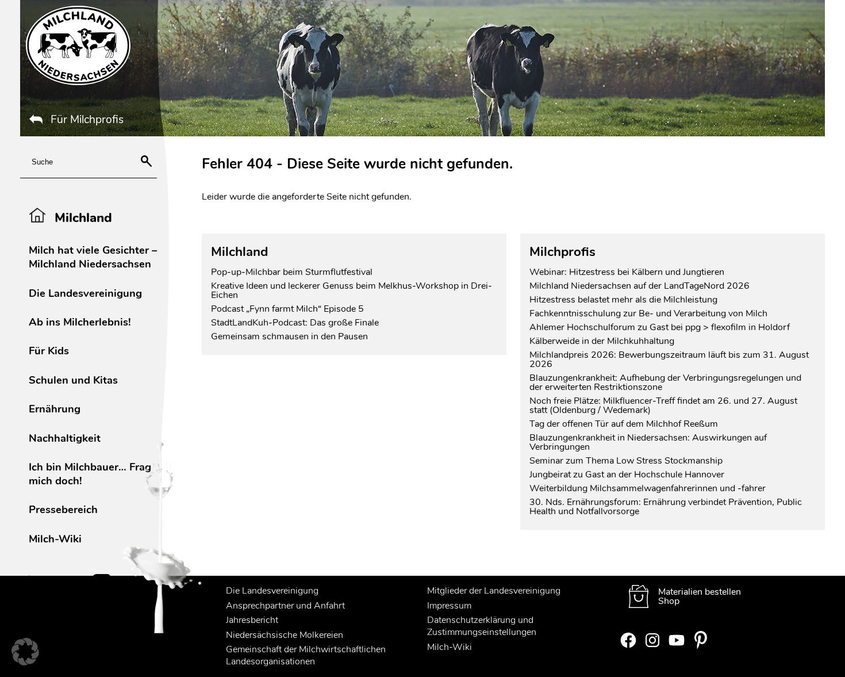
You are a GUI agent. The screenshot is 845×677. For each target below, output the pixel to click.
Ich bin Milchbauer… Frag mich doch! (90, 474)
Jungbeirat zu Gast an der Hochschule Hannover (626, 474)
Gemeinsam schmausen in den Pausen (289, 336)
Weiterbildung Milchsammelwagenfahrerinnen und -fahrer (647, 488)
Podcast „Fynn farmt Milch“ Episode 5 (287, 309)
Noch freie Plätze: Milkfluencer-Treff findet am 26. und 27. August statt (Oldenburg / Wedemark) (663, 405)
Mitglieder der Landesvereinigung (493, 590)
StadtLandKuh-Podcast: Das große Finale (295, 322)
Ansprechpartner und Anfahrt (285, 605)
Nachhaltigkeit (65, 438)
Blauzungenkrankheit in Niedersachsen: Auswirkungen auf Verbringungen (648, 442)
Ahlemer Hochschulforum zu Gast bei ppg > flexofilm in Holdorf (659, 327)
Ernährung (54, 408)
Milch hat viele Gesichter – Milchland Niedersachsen (93, 257)
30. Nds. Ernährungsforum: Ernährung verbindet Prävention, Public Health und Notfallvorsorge (665, 507)
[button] (25, 651)
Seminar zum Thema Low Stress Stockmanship (626, 460)
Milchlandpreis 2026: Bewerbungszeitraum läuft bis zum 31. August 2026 (669, 359)
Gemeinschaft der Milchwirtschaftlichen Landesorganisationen (306, 655)
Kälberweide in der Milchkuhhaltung (601, 341)
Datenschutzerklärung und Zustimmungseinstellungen (481, 626)
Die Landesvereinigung (85, 293)
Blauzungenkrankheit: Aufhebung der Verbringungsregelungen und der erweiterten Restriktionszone (665, 382)
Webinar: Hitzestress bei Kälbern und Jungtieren (626, 272)
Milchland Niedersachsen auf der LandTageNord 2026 (639, 286)
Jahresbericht (252, 620)
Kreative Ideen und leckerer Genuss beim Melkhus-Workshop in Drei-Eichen (351, 290)
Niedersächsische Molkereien (284, 635)
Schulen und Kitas (73, 380)
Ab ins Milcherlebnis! (80, 322)
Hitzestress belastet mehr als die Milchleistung (623, 299)
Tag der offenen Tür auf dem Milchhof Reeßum (623, 424)
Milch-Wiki (55, 538)
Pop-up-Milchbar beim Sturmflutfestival (293, 272)
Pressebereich (63, 509)
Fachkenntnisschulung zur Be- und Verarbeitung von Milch (648, 313)
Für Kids (49, 350)
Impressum (449, 605)
